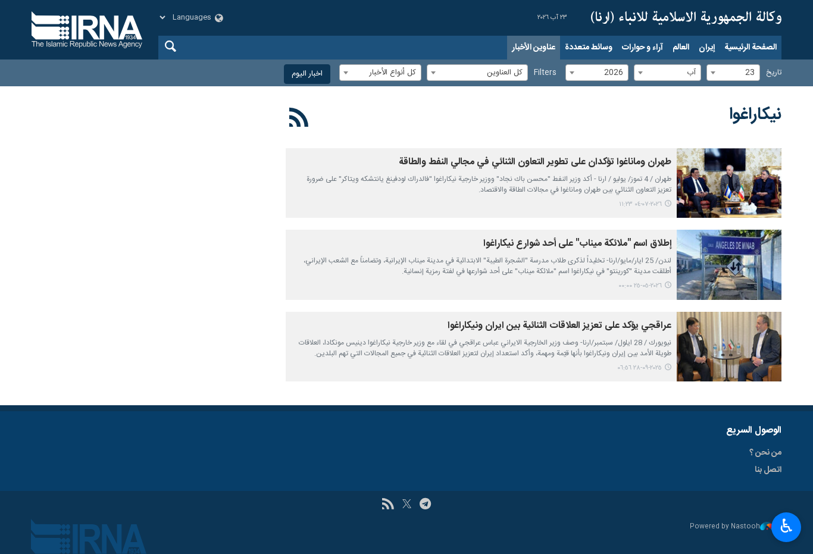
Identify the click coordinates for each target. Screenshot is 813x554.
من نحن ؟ (765, 453)
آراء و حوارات (642, 47)
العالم (681, 47)
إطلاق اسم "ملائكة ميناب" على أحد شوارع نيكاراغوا (577, 244)
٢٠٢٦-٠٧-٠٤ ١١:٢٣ (640, 204)
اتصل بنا (768, 470)
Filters (545, 73)
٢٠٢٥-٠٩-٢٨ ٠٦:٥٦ (639, 368)
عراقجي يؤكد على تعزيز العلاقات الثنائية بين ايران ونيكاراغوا (559, 326)
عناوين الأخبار (533, 47)
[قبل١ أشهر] (729, 183)
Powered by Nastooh (725, 527)
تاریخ (773, 73)
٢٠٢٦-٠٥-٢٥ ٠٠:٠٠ (640, 286)
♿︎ (786, 526)
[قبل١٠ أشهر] (729, 346)
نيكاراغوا (755, 115)
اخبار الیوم (307, 74)
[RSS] (299, 119)
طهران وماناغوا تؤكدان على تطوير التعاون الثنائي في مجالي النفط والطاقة (535, 162)
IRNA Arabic (686, 18)
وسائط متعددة (588, 47)
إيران (707, 47)
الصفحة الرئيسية (750, 47)
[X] (407, 505)
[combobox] (733, 72)
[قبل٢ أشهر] (729, 264)
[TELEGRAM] (425, 505)
